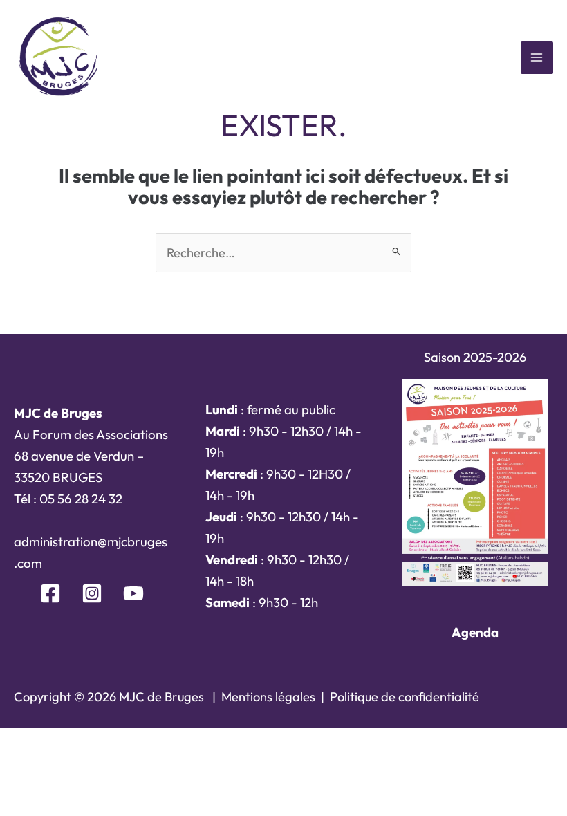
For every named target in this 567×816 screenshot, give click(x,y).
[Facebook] (50, 593)
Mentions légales (268, 697)
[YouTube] (133, 593)
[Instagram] (92, 593)
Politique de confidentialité (404, 697)
